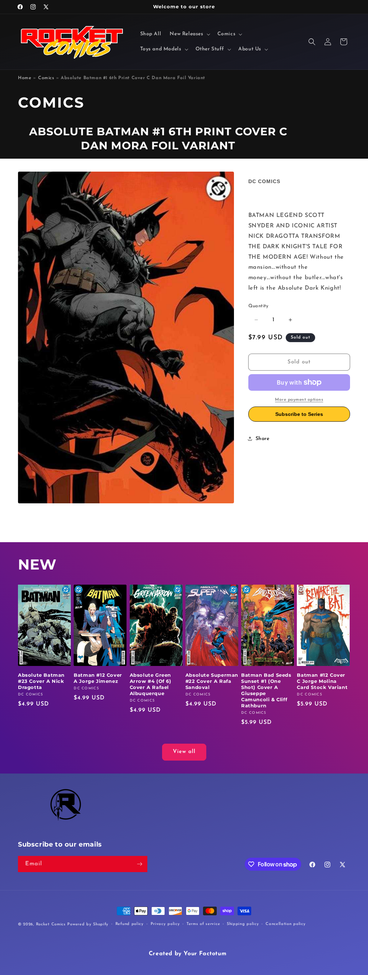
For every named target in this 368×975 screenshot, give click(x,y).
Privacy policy (165, 924)
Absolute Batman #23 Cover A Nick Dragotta (41, 681)
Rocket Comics (51, 924)
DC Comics (264, 181)
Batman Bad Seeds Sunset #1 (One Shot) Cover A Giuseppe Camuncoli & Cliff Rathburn (266, 690)
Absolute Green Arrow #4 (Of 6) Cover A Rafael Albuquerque (150, 684)
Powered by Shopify (88, 924)
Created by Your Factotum (187, 954)
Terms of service (203, 924)
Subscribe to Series (299, 414)
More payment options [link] (299, 400)
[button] (189, 34)
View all (184, 751)
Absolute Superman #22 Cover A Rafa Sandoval (211, 681)
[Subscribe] (139, 864)
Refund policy (129, 924)
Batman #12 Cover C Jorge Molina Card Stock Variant (322, 681)
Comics (46, 78)
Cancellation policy (285, 924)
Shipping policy (243, 924)
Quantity (258, 306)
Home (24, 78)
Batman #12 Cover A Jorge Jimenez (98, 678)
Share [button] (263, 438)
